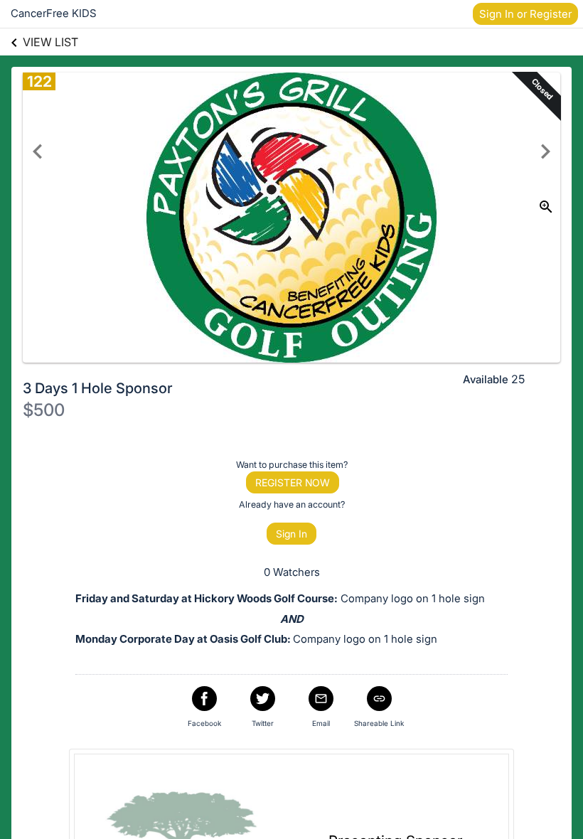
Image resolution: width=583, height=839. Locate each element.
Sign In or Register (525, 14)
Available (485, 379)
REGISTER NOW (292, 482)
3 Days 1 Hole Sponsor (98, 388)
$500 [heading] (44, 410)
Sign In (291, 534)
